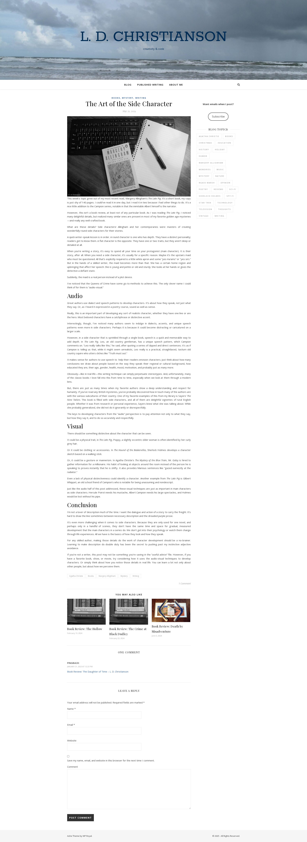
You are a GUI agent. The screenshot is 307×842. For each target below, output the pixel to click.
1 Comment (185, 583)
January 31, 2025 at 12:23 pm (80, 666)
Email (71, 724)
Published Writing (150, 84)
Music (220, 169)
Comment (72, 766)
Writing (140, 98)
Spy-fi (230, 196)
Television (205, 209)
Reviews (218, 189)
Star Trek (205, 202)
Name (71, 708)
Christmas (205, 143)
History (204, 149)
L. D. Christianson (153, 37)
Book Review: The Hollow (84, 629)
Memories (205, 169)
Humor (203, 156)
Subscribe (218, 116)
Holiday (220, 149)
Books (116, 98)
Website (71, 740)
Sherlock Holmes (210, 196)
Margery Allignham (107, 576)
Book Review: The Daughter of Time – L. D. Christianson (97, 671)
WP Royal (87, 835)
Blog (127, 84)
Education (224, 143)
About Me (176, 84)
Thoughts (224, 209)
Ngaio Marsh (207, 182)
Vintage (204, 216)
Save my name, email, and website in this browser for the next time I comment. (110, 760)
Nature (219, 176)
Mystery (127, 98)
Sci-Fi (232, 189)
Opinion (225, 182)
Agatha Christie (76, 576)
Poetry (203, 189)
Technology (225, 202)
